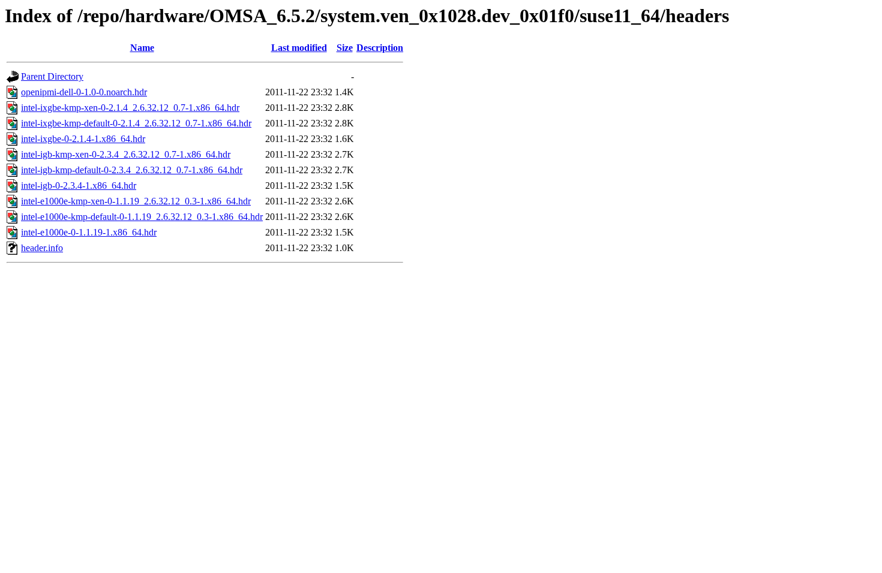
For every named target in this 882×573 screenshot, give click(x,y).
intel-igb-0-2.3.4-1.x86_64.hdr (78, 185)
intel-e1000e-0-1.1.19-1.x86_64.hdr (89, 232)
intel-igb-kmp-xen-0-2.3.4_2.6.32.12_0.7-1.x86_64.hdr (125, 154)
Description (379, 48)
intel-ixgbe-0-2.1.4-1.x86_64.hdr (83, 139)
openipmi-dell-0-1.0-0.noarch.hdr (84, 92)
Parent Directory (52, 76)
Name (142, 48)
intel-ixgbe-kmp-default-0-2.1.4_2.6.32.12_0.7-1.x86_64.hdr (136, 123)
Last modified (299, 48)
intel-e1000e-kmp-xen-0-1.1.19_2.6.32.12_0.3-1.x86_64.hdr (136, 201)
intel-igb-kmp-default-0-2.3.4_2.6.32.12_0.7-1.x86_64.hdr (131, 170)
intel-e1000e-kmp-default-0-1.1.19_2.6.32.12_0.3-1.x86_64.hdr (142, 217)
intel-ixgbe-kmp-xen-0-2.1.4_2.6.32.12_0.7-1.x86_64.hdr (130, 107)
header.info (42, 248)
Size (345, 48)
